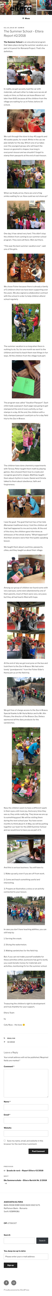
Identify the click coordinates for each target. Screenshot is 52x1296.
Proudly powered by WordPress (16, 1290)
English (11, 1038)
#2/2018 (11, 1042)
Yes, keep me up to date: (15, 1251)
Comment (9, 1066)
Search (7, 1235)
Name (7, 1102)
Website (7, 1128)
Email (7, 1115)
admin (21, 28)
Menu (27, 18)
